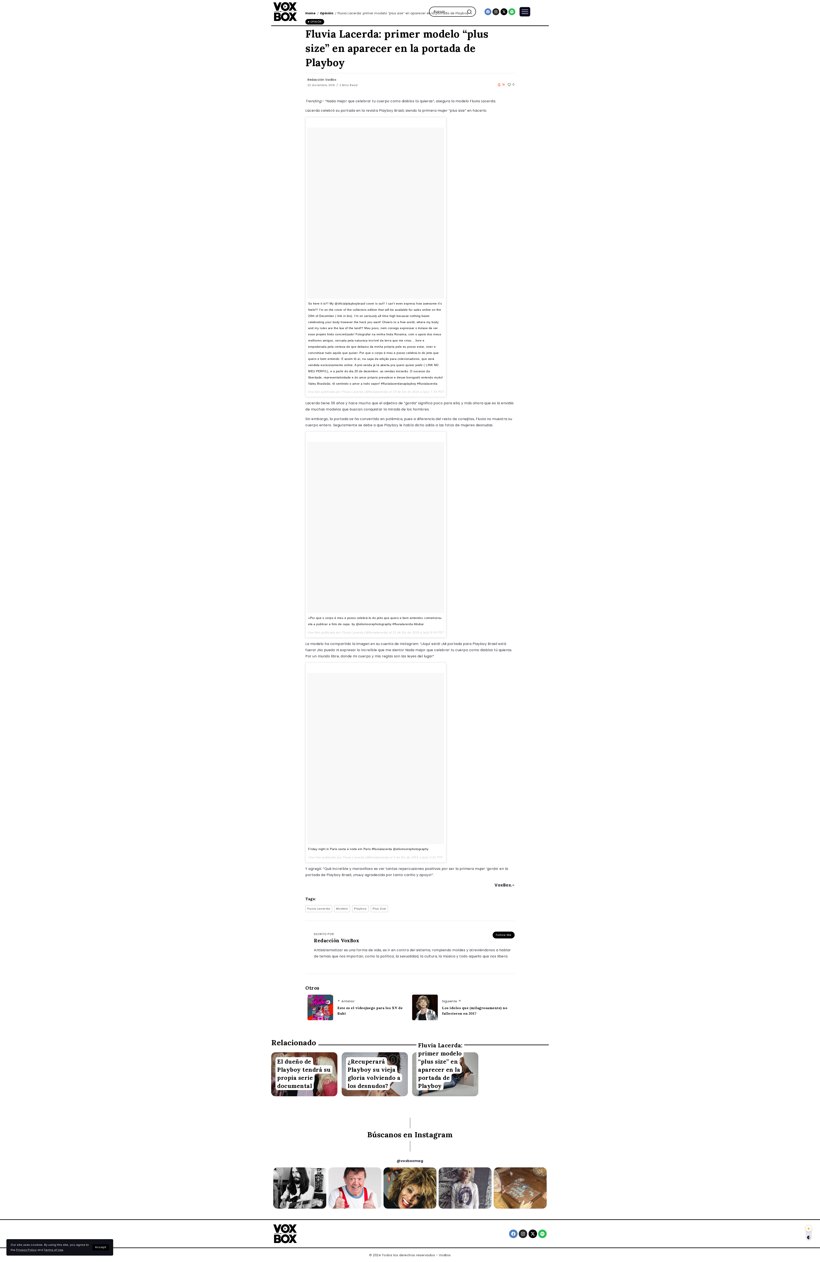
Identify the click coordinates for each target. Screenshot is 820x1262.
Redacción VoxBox (322, 80)
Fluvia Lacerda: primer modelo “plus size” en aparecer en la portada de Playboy (440, 1065)
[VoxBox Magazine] (285, 11)
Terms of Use (53, 1250)
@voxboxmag (410, 1160)
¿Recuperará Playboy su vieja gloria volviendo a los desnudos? (374, 1073)
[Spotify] (511, 11)
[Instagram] (495, 11)
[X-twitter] (504, 11)
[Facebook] (488, 11)
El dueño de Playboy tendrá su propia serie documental (304, 1073)
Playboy (360, 908)
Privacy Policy (26, 1250)
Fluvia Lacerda (318, 908)
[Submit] (471, 11)
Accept (100, 1247)
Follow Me (503, 935)
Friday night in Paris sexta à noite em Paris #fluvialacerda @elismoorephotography (368, 849)
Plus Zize (379, 908)
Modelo (342, 908)
